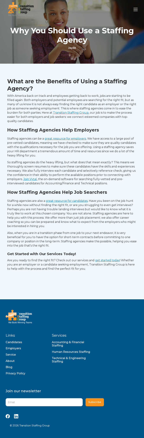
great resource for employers (65, 138)
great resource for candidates (67, 201)
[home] (20, 9)
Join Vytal (30, 179)
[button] (134, 9)
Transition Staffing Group (71, 112)
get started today (107, 260)
